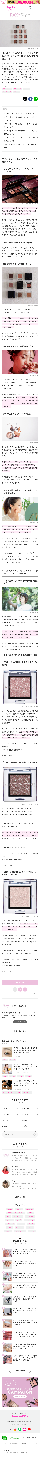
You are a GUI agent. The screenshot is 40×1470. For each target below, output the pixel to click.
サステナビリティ (24, 1452)
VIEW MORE (20, 1197)
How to (5, 1059)
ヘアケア (5, 1120)
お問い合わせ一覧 (14, 1452)
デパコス (26, 89)
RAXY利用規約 (11, 1421)
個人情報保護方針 (14, 1443)
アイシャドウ (17, 89)
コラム (4, 1126)
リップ (19, 1220)
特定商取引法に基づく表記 (19, 1424)
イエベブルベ (7, 92)
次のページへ (20, 983)
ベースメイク (26, 1108)
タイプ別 (16, 92)
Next (35, 993)
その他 (24, 1126)
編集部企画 (29, 1209)
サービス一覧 (5, 1452)
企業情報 (4, 1443)
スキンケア (6, 1108)
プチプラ (20, 1076)
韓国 (8, 1216)
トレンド (12, 1059)
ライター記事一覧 (20, 1022)
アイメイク (12, 86)
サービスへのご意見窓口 (24, 1421)
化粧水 (9, 1227)
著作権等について (26, 1443)
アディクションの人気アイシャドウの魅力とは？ (21, 113)
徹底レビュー (7, 89)
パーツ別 (31, 1224)
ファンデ (8, 1231)
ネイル (24, 1120)
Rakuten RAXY (11, 8)
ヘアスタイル (29, 1220)
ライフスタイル (20, 1231)
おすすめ (12, 1076)
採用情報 (36, 1443)
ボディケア (26, 1114)
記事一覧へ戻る (20, 1031)
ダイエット (19, 1227)
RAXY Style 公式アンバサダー (11, 1092)
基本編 (30, 1213)
